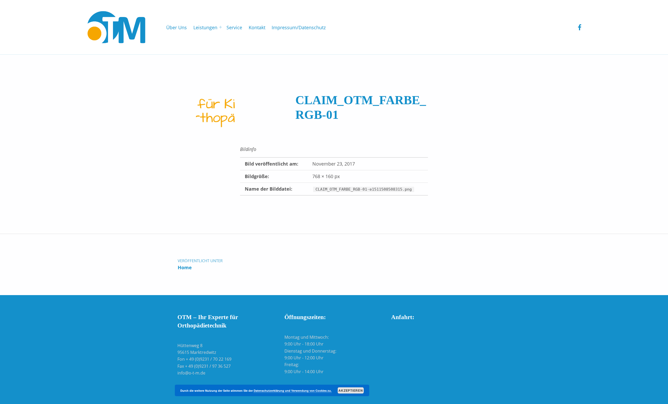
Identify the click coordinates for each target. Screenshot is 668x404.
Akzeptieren (350, 390)
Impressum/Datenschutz (299, 27)
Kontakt (257, 27)
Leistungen (205, 27)
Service (234, 27)
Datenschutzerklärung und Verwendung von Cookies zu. (293, 391)
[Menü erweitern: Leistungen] (220, 27)
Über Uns (176, 27)
